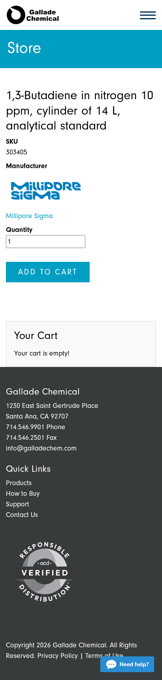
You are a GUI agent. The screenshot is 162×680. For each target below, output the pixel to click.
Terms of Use (104, 656)
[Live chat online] (127, 664)
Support (17, 504)
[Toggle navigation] (145, 14)
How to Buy (23, 493)
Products (18, 483)
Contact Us (22, 515)
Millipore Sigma (29, 216)
